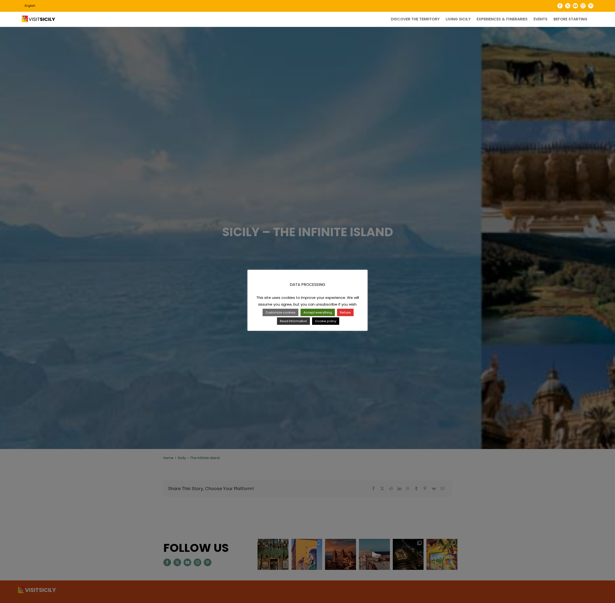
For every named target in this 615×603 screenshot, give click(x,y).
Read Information (293, 321)
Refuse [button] (345, 312)
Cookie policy (325, 321)
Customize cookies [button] (280, 312)
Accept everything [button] (317, 312)
